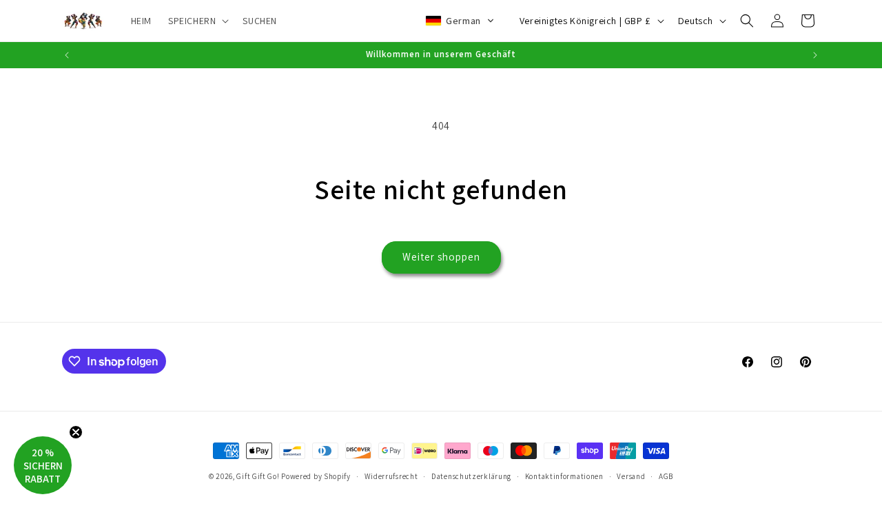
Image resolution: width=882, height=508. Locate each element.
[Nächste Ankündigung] (815, 55)
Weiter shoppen (441, 256)
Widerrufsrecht (391, 476)
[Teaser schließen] (76, 432)
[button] (197, 20)
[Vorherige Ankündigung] (67, 55)
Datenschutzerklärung (471, 476)
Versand (631, 476)
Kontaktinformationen (564, 476)
